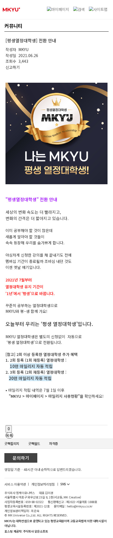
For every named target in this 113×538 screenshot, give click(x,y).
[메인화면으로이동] (11, 9)
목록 (9, 435)
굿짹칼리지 (11, 443)
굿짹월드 (34, 443)
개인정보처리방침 (43, 484)
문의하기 (21, 457)
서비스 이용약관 (15, 484)
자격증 (53, 443)
